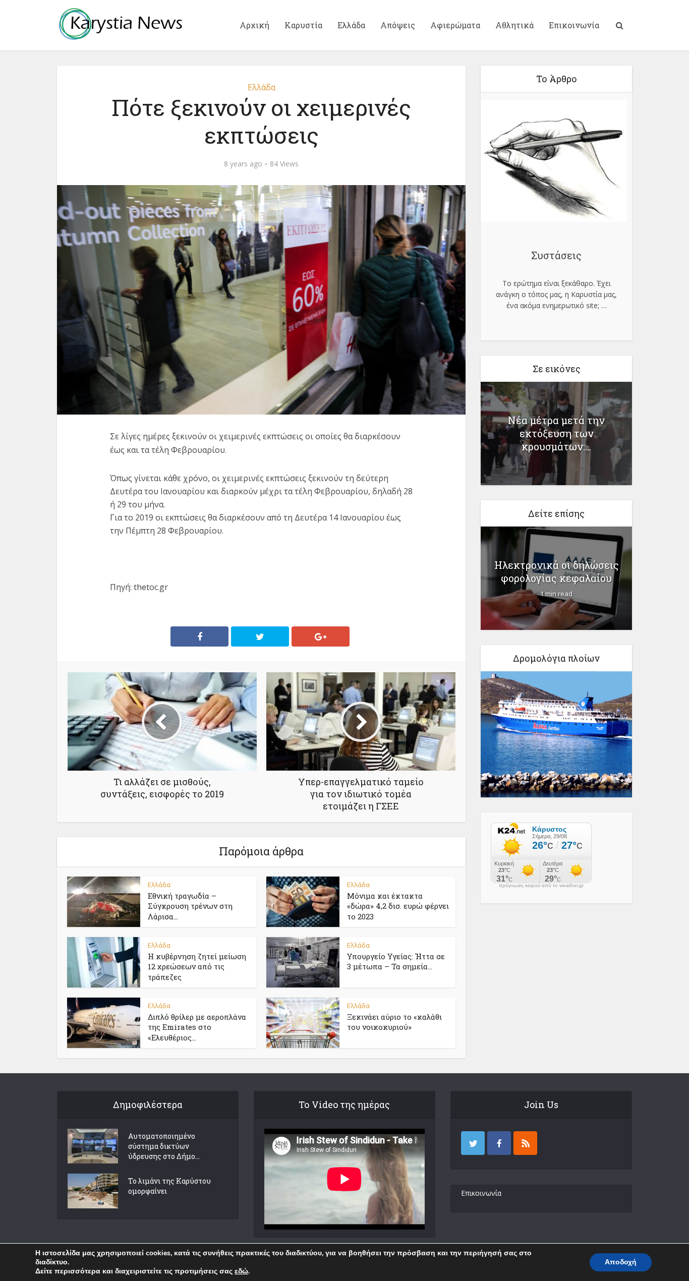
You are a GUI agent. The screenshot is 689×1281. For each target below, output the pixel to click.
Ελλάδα (351, 25)
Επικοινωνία (574, 25)
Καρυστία (303, 25)
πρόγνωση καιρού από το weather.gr (541, 885)
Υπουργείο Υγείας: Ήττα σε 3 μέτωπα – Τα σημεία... (396, 961)
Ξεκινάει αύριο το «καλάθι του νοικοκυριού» (394, 1022)
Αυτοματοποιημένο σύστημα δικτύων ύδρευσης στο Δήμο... (164, 1146)
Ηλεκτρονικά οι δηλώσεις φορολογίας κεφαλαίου (556, 571)
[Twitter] (473, 1143)
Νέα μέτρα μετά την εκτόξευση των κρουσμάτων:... (556, 433)
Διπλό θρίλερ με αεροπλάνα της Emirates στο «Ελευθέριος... (197, 1027)
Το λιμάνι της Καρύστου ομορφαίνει (169, 1186)
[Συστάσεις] (554, 162)
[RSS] (525, 1143)
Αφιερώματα (455, 25)
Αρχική (254, 25)
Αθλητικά (514, 25)
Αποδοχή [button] (621, 1262)
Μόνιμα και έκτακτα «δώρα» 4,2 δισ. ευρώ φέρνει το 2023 (398, 906)
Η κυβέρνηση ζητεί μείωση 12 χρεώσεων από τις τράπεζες (197, 966)
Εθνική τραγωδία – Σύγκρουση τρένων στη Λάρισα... (190, 906)
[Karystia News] (120, 24)
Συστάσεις (556, 255)
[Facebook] (499, 1143)
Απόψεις (397, 25)
